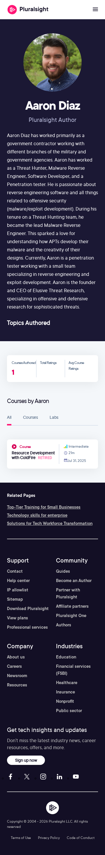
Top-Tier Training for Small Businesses (43, 507)
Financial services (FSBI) (73, 670)
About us (16, 657)
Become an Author (74, 580)
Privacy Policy (49, 837)
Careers (14, 666)
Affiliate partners (72, 606)
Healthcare (66, 682)
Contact (15, 571)
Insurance (65, 692)
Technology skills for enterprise (37, 515)
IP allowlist (17, 590)
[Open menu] (95, 9)
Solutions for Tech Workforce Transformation (49, 523)
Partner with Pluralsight (68, 593)
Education (66, 657)
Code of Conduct (80, 837)
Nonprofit (65, 701)
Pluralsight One (71, 615)
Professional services (27, 627)
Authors (63, 625)
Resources (17, 685)
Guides (63, 571)
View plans (17, 618)
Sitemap (15, 599)
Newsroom (17, 675)
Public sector (69, 710)
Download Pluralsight (28, 608)
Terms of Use (21, 837)
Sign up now (26, 760)
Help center (18, 580)
